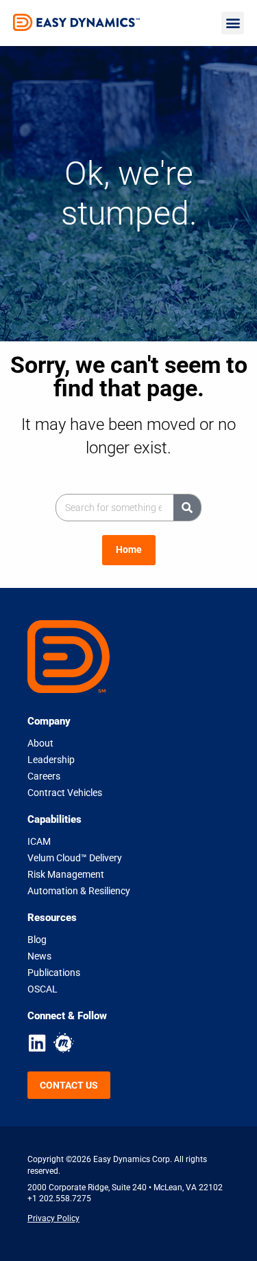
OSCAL (42, 989)
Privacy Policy (53, 1218)
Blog (37, 939)
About (40, 743)
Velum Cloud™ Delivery (74, 857)
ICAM (39, 841)
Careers (43, 776)
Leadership (51, 759)
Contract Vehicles (64, 792)
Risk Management (65, 874)
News (39, 956)
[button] (232, 23)
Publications (53, 972)
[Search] (187, 508)
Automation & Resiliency (78, 890)
